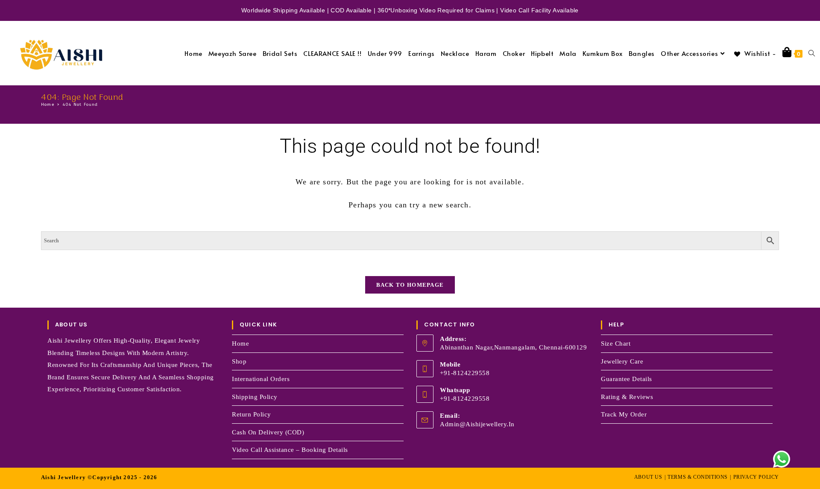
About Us (648, 477)
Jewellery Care (622, 361)
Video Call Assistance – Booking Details (290, 449)
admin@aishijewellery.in (477, 424)
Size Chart (615, 343)
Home (240, 343)
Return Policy (251, 414)
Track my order (624, 414)
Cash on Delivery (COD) (268, 432)
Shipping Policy (255, 396)
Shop (239, 361)
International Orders (261, 378)
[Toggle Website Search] (811, 53)
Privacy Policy (756, 477)
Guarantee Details (626, 378)
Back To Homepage (410, 285)
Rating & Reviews (627, 396)
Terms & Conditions (698, 477)
